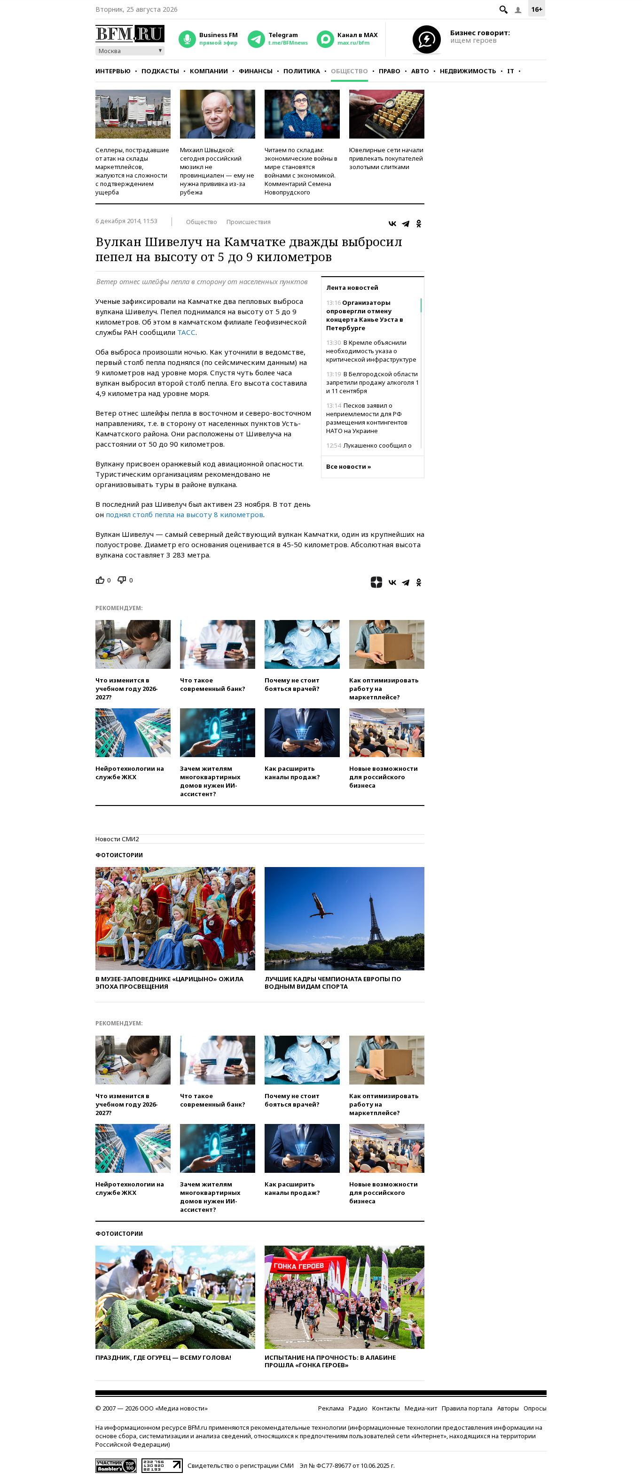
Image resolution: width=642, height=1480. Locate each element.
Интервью (113, 71)
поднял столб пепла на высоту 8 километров (184, 514)
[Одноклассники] (418, 223)
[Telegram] (405, 223)
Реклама (331, 1408)
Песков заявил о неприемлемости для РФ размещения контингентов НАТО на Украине (366, 418)
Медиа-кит (421, 1408)
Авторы (508, 1408)
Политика (301, 71)
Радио (358, 1408)
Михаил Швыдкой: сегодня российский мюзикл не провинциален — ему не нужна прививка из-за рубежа (217, 171)
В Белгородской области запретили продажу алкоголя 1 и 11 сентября (372, 382)
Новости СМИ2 (117, 839)
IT (510, 71)
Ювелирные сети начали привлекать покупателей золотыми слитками (386, 158)
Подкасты (160, 71)
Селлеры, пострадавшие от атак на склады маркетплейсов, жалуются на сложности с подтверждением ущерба (132, 171)
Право (389, 71)
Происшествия (249, 221)
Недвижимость (468, 71)
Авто (420, 71)
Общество (349, 71)
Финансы (256, 71)
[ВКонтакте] (392, 223)
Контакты (386, 1408)
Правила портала (467, 1408)
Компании (209, 71)
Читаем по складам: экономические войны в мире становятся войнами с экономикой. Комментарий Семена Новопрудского (301, 171)
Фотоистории (119, 855)
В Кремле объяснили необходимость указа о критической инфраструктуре (371, 351)
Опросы (535, 1408)
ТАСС (186, 332)
